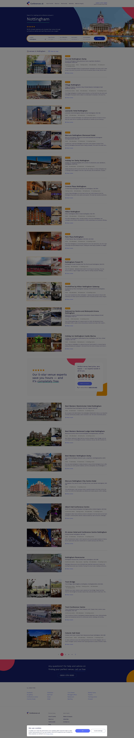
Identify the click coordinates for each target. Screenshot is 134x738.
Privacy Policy (49, 734)
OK (82, 730)
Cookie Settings (98, 730)
